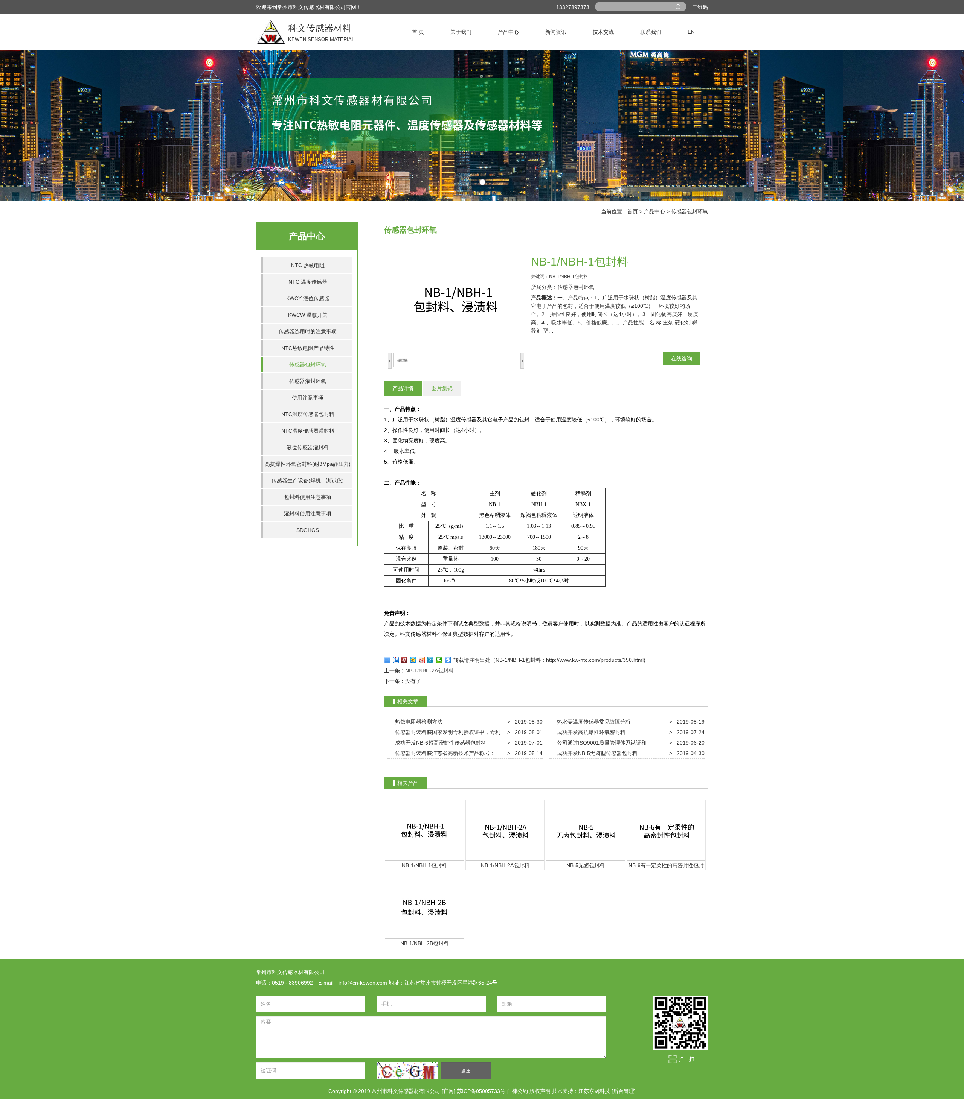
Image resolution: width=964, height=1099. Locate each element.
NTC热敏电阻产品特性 (307, 348)
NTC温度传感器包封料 (307, 414)
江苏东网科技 (594, 1091)
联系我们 (650, 32)
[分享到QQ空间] (413, 660)
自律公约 (518, 1091)
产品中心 (508, 32)
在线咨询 (681, 359)
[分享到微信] (439, 660)
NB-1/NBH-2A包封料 (429, 670)
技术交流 (603, 32)
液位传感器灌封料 (308, 447)
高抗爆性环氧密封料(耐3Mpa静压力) (308, 464)
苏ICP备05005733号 (481, 1091)
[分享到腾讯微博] (430, 660)
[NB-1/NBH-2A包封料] (505, 830)
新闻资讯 (555, 32)
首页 (632, 211)
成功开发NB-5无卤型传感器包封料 (596, 753)
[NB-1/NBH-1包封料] (424, 830)
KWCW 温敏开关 (308, 315)
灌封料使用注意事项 (307, 514)
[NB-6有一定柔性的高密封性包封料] (666, 830)
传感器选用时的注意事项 (308, 331)
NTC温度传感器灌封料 (307, 431)
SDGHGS (307, 530)
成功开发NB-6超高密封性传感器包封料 (439, 743)
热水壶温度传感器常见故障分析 (592, 722)
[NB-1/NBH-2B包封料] (424, 908)
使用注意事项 (307, 398)
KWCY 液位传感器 (307, 298)
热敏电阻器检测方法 (417, 722)
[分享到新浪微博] (422, 660)
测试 (458, 623)
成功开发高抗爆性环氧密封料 (589, 732)
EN (691, 32)
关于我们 (460, 32)
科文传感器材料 (271, 32)
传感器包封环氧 (689, 211)
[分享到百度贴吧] (396, 660)
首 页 (418, 32)
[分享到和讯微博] (404, 660)
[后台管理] (624, 1091)
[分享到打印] (448, 660)
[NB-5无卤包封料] (585, 830)
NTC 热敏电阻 (308, 265)
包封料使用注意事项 (307, 497)
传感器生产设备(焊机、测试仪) (308, 480)
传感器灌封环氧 (307, 381)
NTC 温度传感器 (307, 282)
